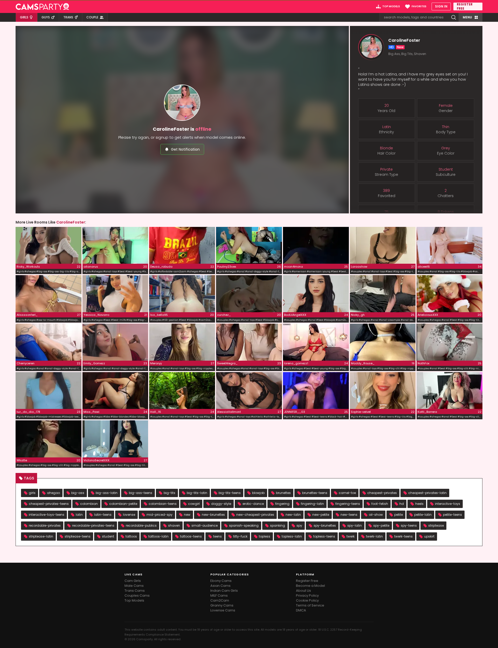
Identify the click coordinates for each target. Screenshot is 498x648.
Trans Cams (135, 590)
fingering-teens (347, 503)
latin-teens (103, 514)
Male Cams (134, 585)
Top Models (134, 600)
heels (419, 503)
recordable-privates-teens (93, 525)
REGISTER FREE (465, 6)
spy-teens (409, 525)
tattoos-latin (158, 536)
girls (32, 493)
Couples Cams (137, 595)
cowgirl (194, 503)
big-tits (169, 493)
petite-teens (452, 514)
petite (398, 514)
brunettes (283, 493)
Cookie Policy (307, 600)
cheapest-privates (382, 493)
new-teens (349, 514)
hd (401, 503)
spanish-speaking (244, 525)
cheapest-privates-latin (427, 493)
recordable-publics (141, 525)
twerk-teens (403, 536)
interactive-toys (447, 503)
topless (264, 536)
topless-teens (324, 536)
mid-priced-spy (159, 514)
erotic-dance (253, 503)
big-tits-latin (197, 493)
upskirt (429, 536)
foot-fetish (379, 503)
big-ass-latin (106, 493)
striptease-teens (78, 536)
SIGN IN (441, 6)
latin (79, 514)
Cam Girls (133, 580)
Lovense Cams (222, 610)
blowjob (258, 493)
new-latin (293, 514)
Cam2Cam (219, 600)
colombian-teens (163, 503)
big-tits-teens (230, 493)
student (108, 536)
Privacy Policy (307, 595)
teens (217, 536)
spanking (277, 525)
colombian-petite (123, 503)
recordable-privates (45, 525)
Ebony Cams (221, 580)
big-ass (77, 493)
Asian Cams (220, 585)
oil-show (376, 514)
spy (299, 525)
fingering (282, 503)
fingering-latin (312, 503)
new (187, 514)
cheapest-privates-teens (49, 503)
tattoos (131, 536)
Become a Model (310, 585)
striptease (436, 525)
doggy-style (221, 503)
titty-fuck (240, 536)
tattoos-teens (191, 536)
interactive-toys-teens (46, 514)
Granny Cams (221, 605)
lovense (129, 514)
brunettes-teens (314, 493)
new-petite (320, 514)
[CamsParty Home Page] (42, 6)
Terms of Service (310, 605)
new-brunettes (213, 514)
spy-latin (354, 525)
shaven (174, 525)
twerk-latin (374, 536)
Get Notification (185, 149)
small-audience (204, 525)
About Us (303, 590)
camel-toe (347, 493)
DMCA (301, 610)
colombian (89, 503)
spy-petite (381, 525)
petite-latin (423, 514)
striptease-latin (41, 536)
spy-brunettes (325, 525)
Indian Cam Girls (224, 590)
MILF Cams (219, 595)
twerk (351, 536)
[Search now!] (454, 17)
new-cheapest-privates (255, 514)
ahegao (53, 493)
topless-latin (292, 536)
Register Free (307, 580)
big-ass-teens (140, 493)
